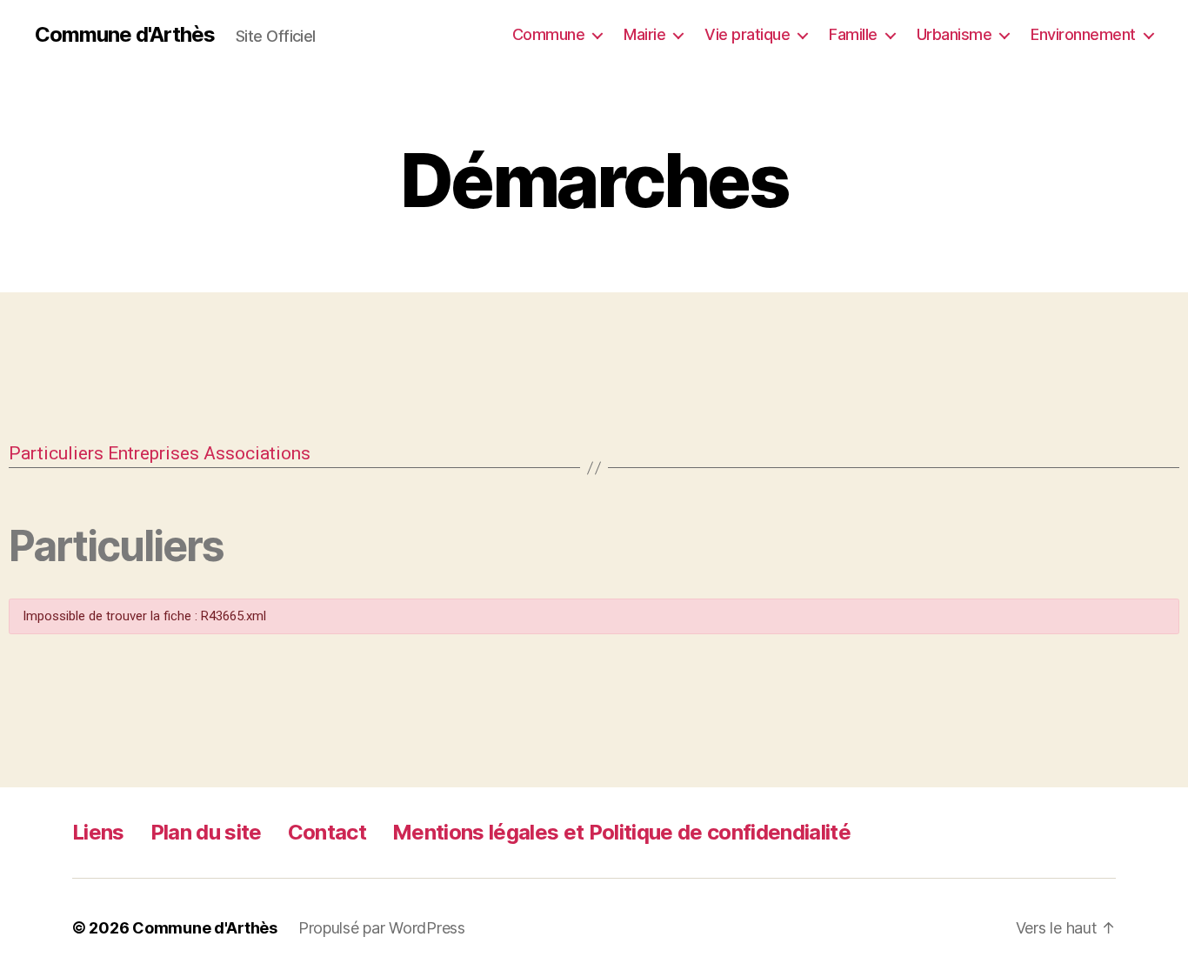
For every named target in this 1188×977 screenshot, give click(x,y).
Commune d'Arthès (125, 34)
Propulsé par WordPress (381, 928)
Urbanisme (954, 34)
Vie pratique (747, 34)
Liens (98, 832)
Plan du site (206, 832)
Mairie (644, 34)
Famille (853, 34)
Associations (257, 453)
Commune (548, 34)
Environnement (1083, 34)
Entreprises (153, 453)
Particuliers (56, 453)
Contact (327, 832)
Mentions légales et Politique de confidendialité (621, 832)
